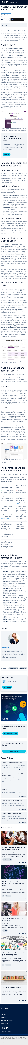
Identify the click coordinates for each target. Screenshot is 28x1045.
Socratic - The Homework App (12, 987)
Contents (6, 25)
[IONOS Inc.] (14, 1028)
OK (3, 1042)
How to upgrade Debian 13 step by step (12, 800)
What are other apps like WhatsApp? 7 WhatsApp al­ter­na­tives (13, 884)
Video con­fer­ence (13, 668)
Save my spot (14, 751)
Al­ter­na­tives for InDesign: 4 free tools (11, 813)
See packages (7, 687)
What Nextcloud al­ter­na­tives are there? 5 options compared (12, 774)
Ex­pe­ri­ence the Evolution (10, 733)
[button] (14, 707)
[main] (14, 351)
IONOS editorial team (6, 13)
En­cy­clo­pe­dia (23, 668)
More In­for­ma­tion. (17, 1040)
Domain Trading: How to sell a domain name (13, 762)
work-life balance (5, 518)
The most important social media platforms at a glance (13, 954)
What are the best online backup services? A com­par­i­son (13, 789)
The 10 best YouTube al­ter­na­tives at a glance (13, 919)
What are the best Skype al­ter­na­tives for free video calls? (13, 848)
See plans (6, 154)
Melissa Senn (6, 647)
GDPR (17, 504)
